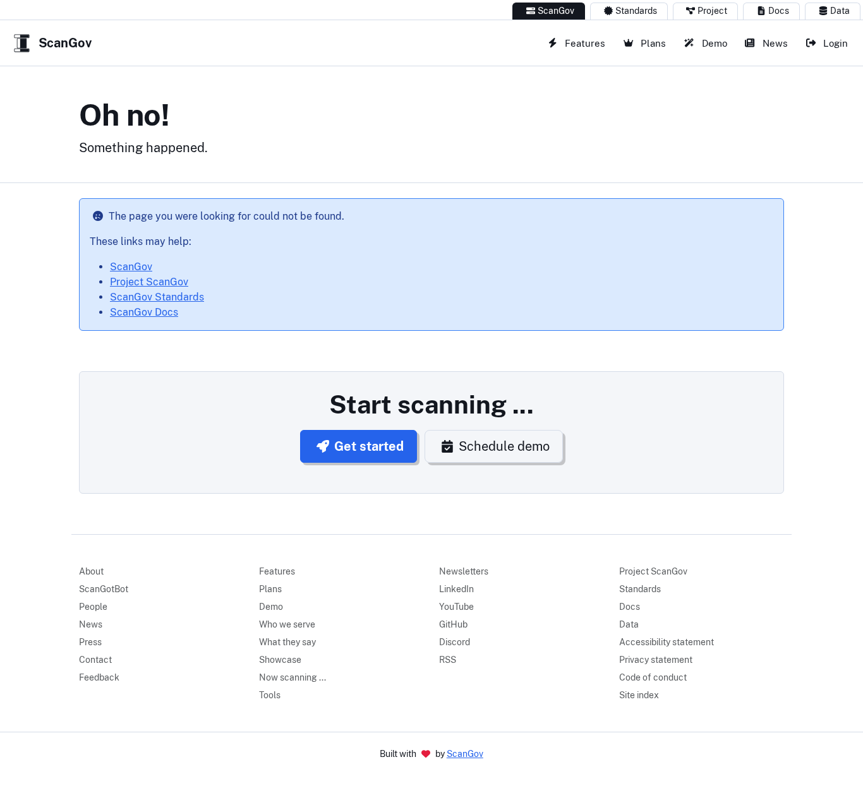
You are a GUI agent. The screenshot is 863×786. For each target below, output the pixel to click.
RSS (447, 660)
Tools (270, 695)
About (91, 571)
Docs (778, 11)
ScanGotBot (103, 589)
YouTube (456, 607)
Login (834, 43)
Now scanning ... (292, 677)
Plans (652, 43)
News (774, 43)
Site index (639, 695)
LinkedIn (456, 589)
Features (583, 43)
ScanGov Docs (144, 312)
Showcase (280, 660)
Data (840, 11)
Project (712, 11)
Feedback (99, 677)
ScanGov (556, 11)
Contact (95, 660)
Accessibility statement (666, 642)
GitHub (453, 624)
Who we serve (287, 624)
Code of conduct (653, 677)
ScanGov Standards (157, 297)
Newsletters (463, 571)
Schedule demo (504, 446)
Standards (636, 11)
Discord (454, 642)
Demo (713, 43)
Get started (369, 446)
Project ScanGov (149, 282)
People (93, 607)
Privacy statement (655, 660)
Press (90, 642)
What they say (287, 642)
